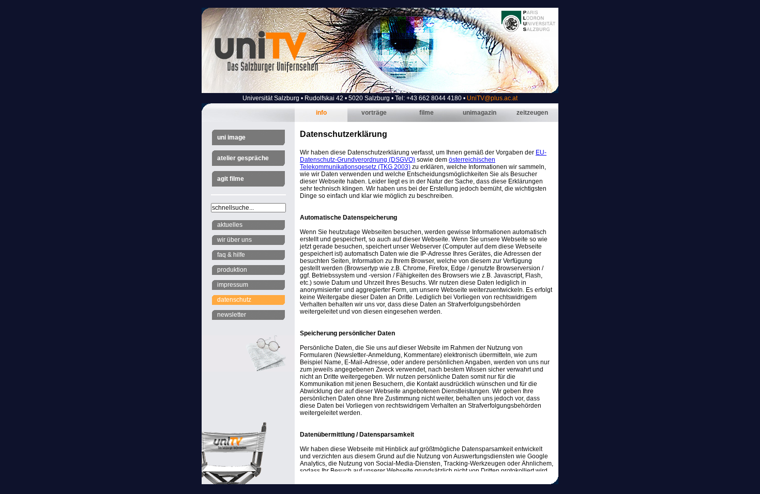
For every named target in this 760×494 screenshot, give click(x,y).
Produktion (232, 269)
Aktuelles (229, 224)
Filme (426, 112)
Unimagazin (479, 112)
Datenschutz (234, 299)
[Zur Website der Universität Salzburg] (528, 31)
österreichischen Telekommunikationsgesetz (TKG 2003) (397, 163)
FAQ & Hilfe (231, 254)
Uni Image (231, 137)
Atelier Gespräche (243, 158)
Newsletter (231, 314)
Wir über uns (234, 239)
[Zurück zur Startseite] (380, 91)
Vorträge (374, 112)
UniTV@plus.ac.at (492, 98)
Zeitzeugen (532, 112)
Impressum (232, 284)
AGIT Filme (230, 178)
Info (321, 112)
